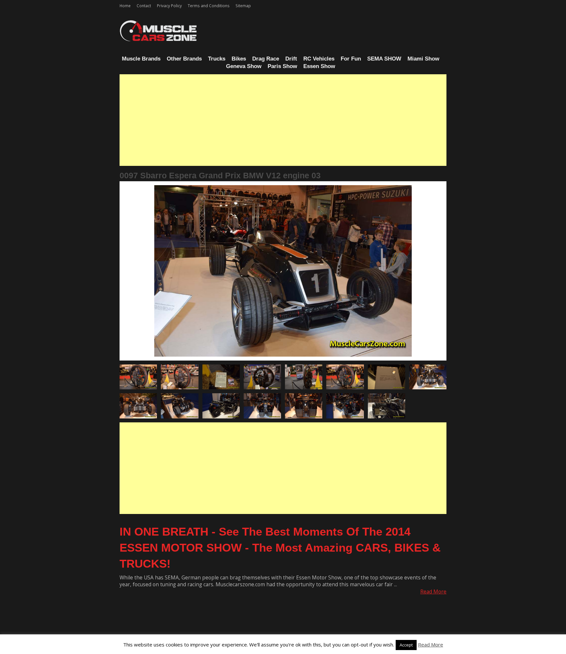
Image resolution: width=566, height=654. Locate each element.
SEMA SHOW (384, 59)
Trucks (216, 59)
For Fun (351, 59)
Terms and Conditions (209, 5)
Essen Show (319, 66)
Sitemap (243, 5)
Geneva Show (243, 66)
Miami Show (423, 59)
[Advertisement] (283, 120)
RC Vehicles (318, 59)
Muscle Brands (141, 59)
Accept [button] (406, 645)
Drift (291, 59)
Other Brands (184, 59)
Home (125, 5)
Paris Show (282, 66)
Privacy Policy (169, 5)
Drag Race (265, 59)
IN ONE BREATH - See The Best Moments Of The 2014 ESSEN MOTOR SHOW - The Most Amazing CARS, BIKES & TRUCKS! (280, 547)
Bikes (239, 59)
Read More (433, 591)
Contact (144, 5)
